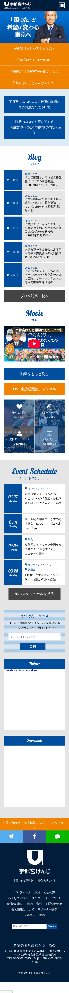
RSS (42, 915)
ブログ (56, 898)
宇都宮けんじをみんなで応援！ (34, 83)
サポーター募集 (48, 909)
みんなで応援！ (18, 898)
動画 (30, 903)
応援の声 (49, 892)
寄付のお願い (15, 903)
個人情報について (34, 824)
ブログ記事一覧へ (34, 296)
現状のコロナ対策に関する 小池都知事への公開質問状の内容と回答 (34, 127)
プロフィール (22, 892)
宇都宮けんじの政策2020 (34, 60)
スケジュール (40, 898)
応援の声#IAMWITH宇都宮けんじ (34, 71)
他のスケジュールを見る (34, 594)
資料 (39, 903)
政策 (37, 892)
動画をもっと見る (34, 374)
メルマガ (57, 822)
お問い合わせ (11, 822)
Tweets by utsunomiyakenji (21, 670)
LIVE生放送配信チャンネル (34, 389)
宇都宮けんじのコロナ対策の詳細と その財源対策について (34, 104)
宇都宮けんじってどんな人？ (34, 48)
